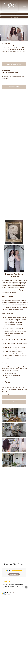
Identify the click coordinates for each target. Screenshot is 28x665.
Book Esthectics (14, 402)
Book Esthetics (14, 17)
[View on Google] (3, 593)
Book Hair (14, 14)
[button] (2, 587)
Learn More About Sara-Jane (14, 64)
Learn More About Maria (14, 86)
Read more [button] (5, 588)
